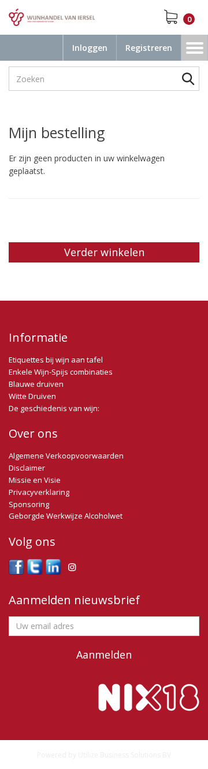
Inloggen (89, 47)
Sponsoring (29, 504)
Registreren (148, 47)
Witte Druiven (32, 396)
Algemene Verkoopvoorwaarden (66, 455)
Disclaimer (27, 468)
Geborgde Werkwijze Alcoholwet (65, 516)
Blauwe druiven (36, 384)
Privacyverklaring (39, 492)
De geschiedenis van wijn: (54, 408)
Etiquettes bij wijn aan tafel (56, 359)
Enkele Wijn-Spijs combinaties (61, 372)
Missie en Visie (35, 480)
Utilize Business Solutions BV (124, 755)
